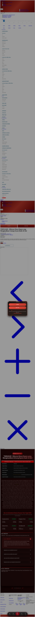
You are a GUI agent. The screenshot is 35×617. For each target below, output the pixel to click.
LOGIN (17, 304)
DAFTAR (17, 307)
